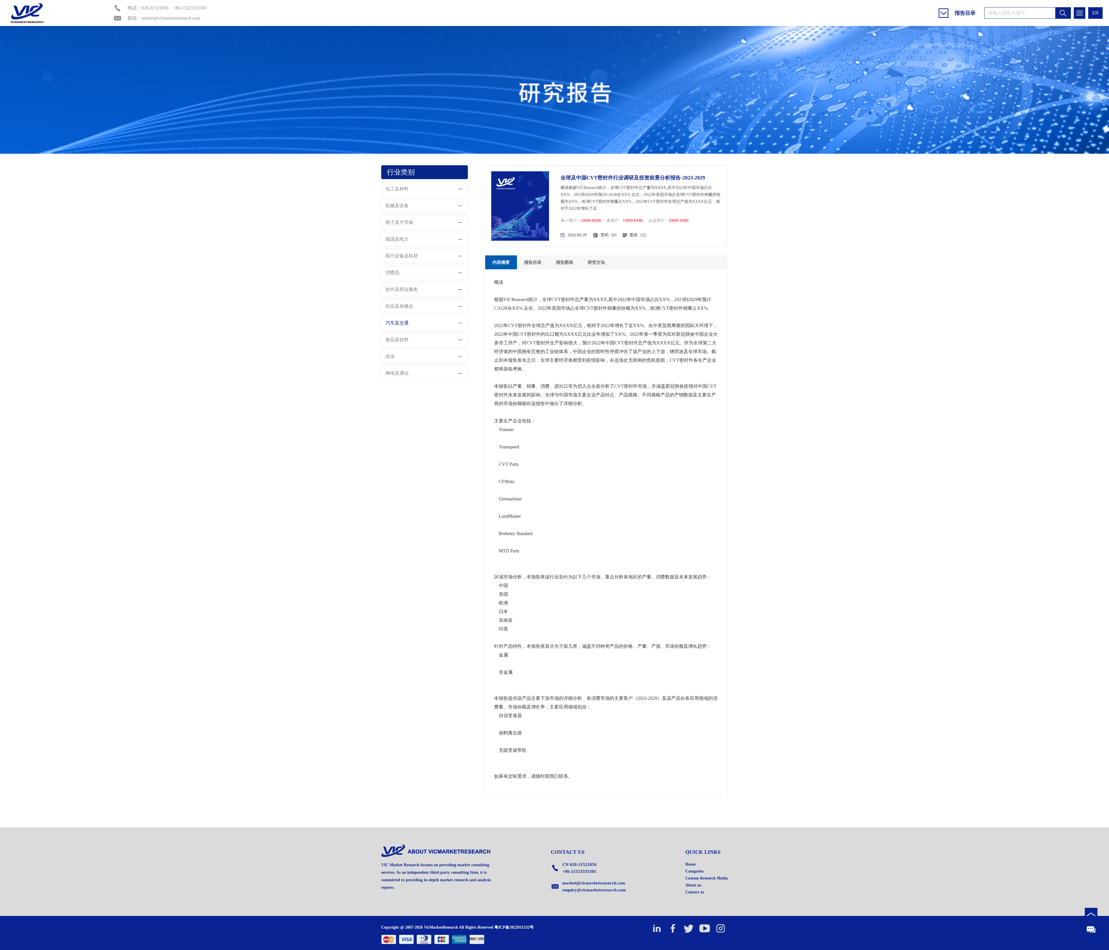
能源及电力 (397, 239)
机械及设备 (397, 205)
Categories (694, 871)
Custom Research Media (706, 878)
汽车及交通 (397, 322)
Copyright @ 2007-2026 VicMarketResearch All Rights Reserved (437, 927)
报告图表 (564, 262)
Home (690, 864)
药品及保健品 (399, 306)
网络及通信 (397, 373)
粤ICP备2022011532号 (514, 927)
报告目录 (533, 262)
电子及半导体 (399, 222)
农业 (390, 356)
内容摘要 (501, 262)
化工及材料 (397, 188)
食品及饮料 (397, 339)
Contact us (694, 892)
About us (693, 885)
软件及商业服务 (402, 289)
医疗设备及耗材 (402, 255)
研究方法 (596, 262)
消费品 (392, 272)
